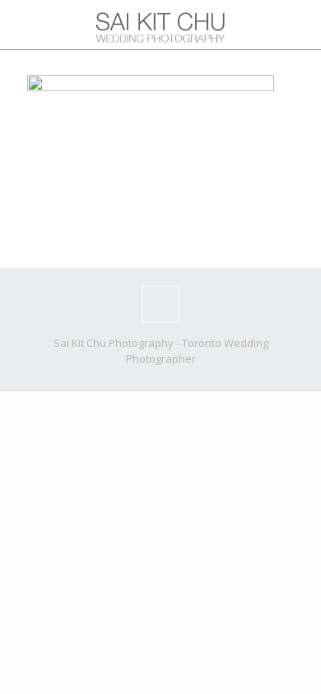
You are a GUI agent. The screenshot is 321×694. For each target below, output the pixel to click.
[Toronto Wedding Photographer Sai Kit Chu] (160, 24)
